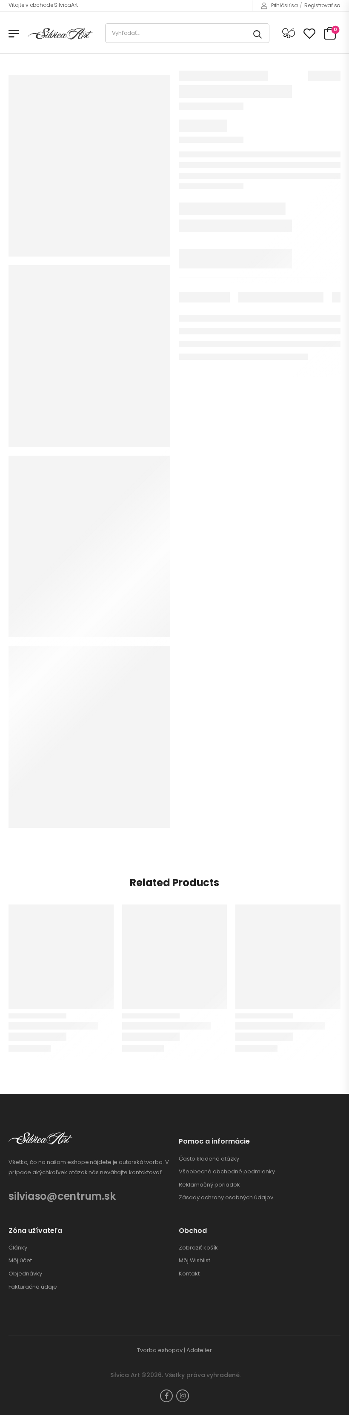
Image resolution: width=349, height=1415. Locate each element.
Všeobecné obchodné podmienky (227, 1171)
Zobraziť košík (198, 1247)
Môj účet (20, 1260)
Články (18, 1247)
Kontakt (189, 1273)
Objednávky (25, 1273)
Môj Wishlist (194, 1260)
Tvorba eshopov (160, 1350)
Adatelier (199, 1350)
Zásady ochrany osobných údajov (226, 1197)
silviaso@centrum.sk (62, 1196)
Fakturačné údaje (33, 1287)
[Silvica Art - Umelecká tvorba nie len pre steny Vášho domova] (60, 33)
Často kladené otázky (209, 1158)
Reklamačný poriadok (209, 1184)
